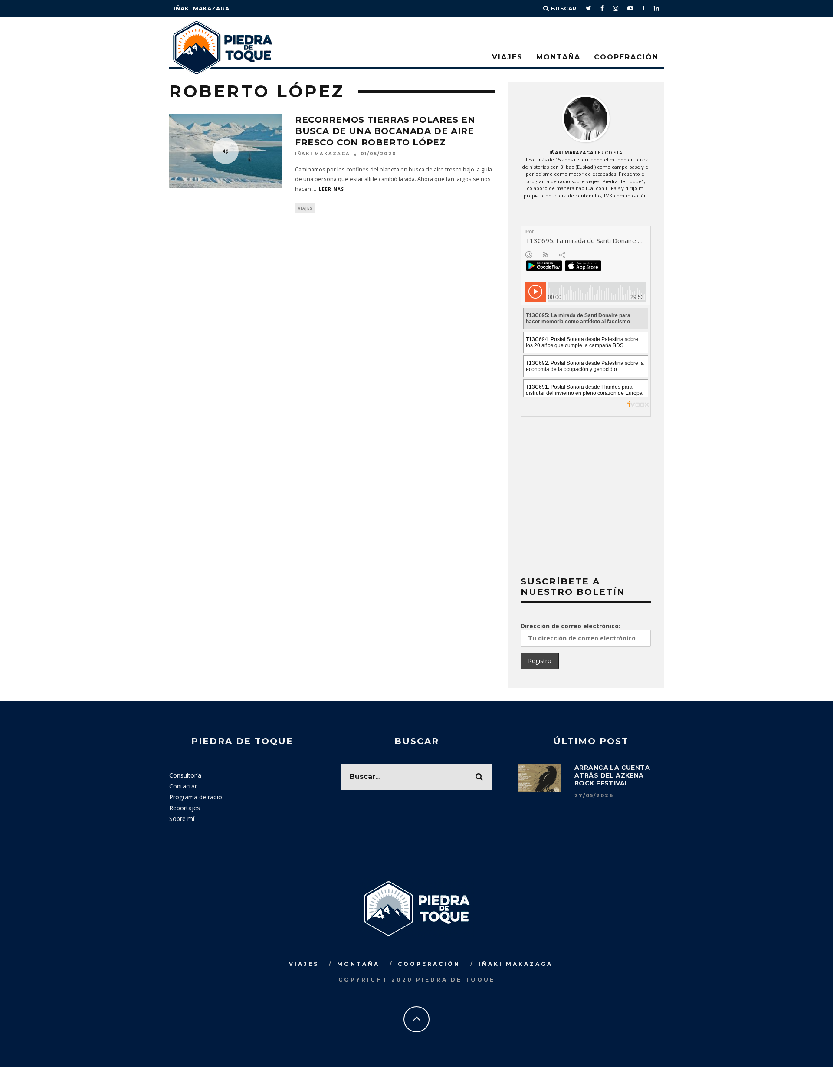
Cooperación (626, 57)
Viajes (507, 57)
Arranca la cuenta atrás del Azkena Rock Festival (612, 775)
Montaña (558, 57)
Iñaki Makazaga (202, 8)
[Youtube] (630, 8)
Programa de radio (195, 797)
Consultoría (185, 775)
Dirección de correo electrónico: (570, 626)
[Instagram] (616, 8)
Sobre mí (181, 818)
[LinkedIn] (656, 8)
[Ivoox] (644, 8)
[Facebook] (602, 8)
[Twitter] (589, 8)
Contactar (183, 786)
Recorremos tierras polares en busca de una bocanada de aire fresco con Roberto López (385, 131)
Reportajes (184, 808)
